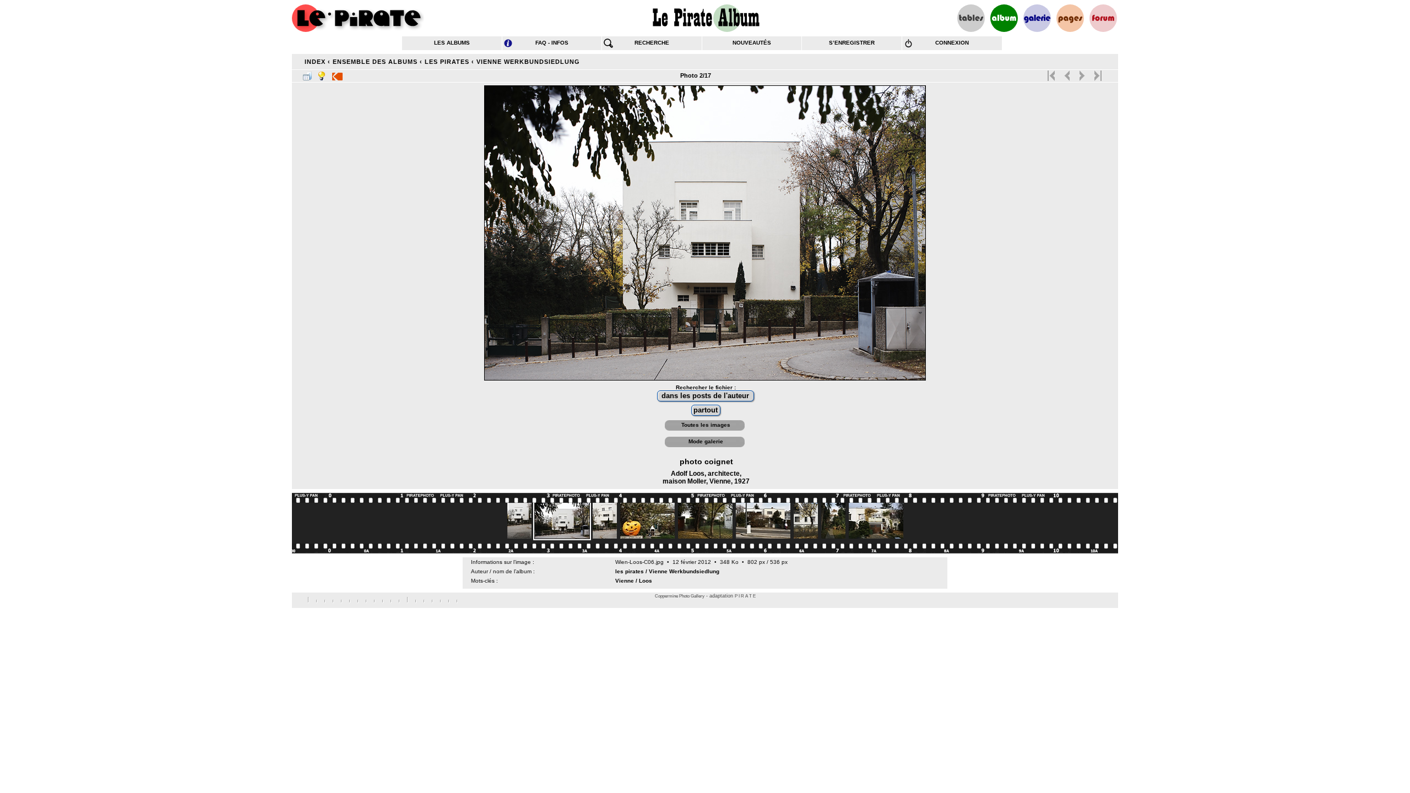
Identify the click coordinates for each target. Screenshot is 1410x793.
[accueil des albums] (705, 18)
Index (315, 61)
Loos (645, 581)
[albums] (1004, 18)
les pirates (447, 61)
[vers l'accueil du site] (358, 18)
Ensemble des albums (375, 61)
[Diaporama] (337, 73)
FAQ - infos (551, 43)
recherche (651, 43)
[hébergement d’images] (1037, 18)
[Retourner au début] (1052, 73)
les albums (452, 43)
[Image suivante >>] (1082, 73)
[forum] (1103, 18)
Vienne (624, 581)
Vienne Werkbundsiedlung (528, 61)
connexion (952, 43)
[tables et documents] (971, 18)
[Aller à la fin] (1097, 73)
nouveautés (752, 43)
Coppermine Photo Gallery (679, 596)
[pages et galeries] (1070, 18)
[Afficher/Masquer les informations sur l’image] (321, 73)
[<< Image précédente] (1067, 73)
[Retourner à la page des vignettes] (307, 73)
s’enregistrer (852, 43)
